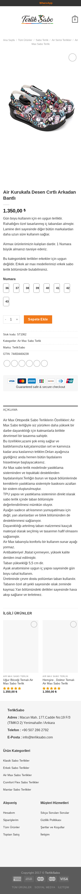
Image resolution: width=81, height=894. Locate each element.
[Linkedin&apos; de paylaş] (44, 363)
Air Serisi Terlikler (61, 40)
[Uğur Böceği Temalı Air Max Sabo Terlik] (20, 646)
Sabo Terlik (42, 40)
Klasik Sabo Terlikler (16, 760)
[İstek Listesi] (67, 19)
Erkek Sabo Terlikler (16, 767)
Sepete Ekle (38, 319)
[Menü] (5, 19)
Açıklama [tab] (10, 409)
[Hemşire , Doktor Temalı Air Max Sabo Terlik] (60, 646)
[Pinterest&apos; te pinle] (36, 363)
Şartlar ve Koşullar (52, 827)
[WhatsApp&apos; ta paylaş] (7, 363)
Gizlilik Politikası (50, 820)
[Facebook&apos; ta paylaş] (14, 363)
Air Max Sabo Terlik (29, 340)
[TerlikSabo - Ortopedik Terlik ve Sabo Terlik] (37, 20)
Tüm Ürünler (25, 40)
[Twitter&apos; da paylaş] (21, 363)
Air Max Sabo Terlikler (17, 775)
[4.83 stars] (52, 688)
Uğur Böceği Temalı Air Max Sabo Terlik (18, 681)
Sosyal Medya (44, 887)
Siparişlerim (10, 820)
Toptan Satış (11, 834)
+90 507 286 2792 (35, 730)
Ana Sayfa (9, 40)
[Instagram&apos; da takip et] (34, 3)
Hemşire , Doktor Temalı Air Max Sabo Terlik (58, 681)
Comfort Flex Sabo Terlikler (21, 782)
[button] (12, 688)
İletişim (45, 834)
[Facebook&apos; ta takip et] (30, 3)
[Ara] (60, 20)
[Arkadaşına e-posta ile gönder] (29, 363)
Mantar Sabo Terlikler (17, 789)
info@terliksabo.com (38, 737)
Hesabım (9, 812)
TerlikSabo (18, 347)
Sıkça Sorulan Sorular (54, 812)
